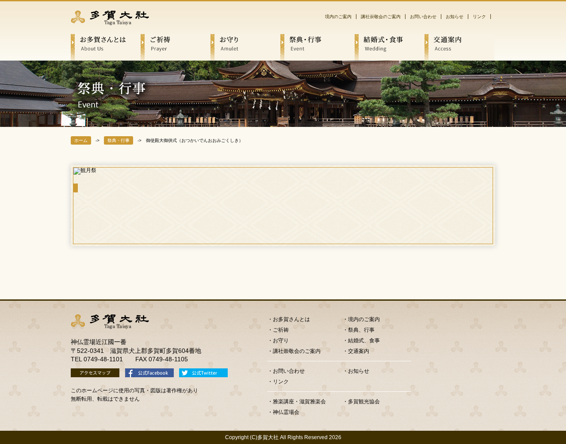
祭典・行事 (118, 140)
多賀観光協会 (364, 401)
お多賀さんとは (291, 319)
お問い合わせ (423, 16)
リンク (479, 16)
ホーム (81, 140)
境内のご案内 (338, 16)
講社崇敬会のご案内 (381, 16)
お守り (281, 340)
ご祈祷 (281, 330)
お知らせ (454, 16)
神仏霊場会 (286, 412)
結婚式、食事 (364, 340)
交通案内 (358, 351)
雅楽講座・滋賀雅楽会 (299, 401)
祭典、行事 (361, 330)
